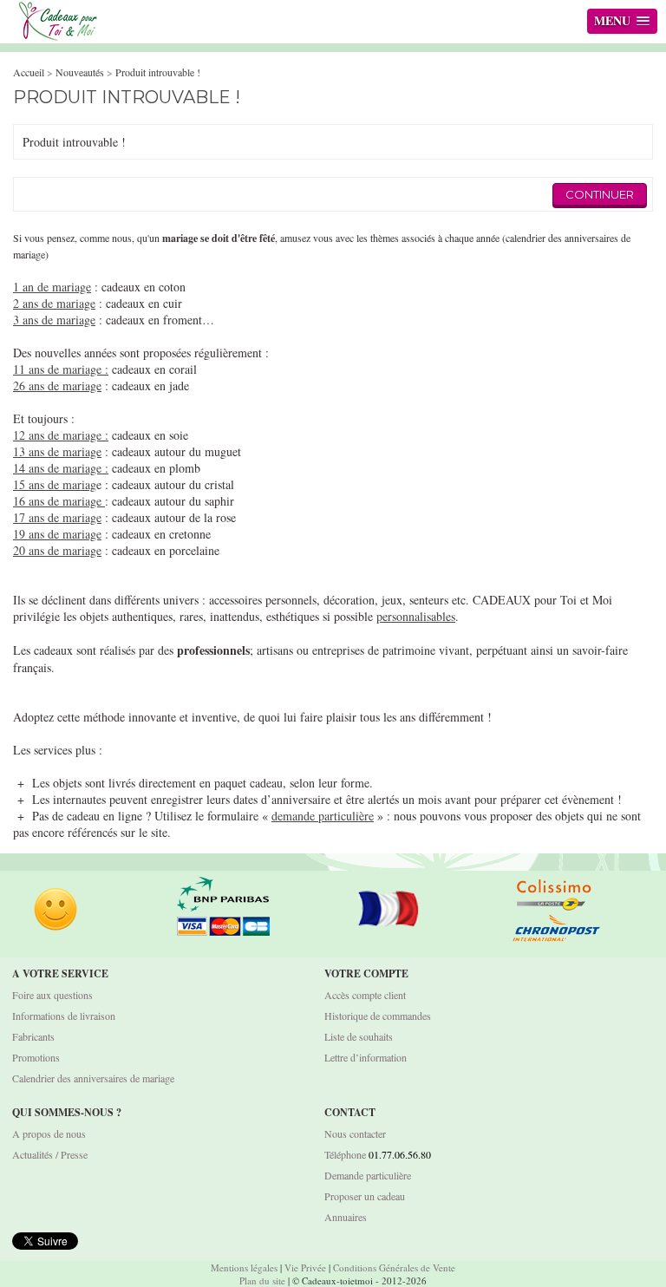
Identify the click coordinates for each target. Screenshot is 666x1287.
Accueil (28, 72)
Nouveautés (80, 72)
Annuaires (345, 1217)
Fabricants (33, 1036)
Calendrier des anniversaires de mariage (93, 1078)
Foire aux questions (52, 995)
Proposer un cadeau (364, 1196)
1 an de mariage (52, 286)
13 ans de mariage (57, 451)
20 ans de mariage (57, 550)
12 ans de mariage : (60, 435)
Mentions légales (244, 1267)
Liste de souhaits (358, 1036)
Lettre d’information (365, 1057)
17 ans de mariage (57, 517)
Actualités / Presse (50, 1154)
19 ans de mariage (57, 534)
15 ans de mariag (54, 484)
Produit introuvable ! (157, 72)
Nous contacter (355, 1133)
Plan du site (262, 1280)
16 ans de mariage (59, 501)
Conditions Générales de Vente (394, 1267)
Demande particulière (367, 1175)
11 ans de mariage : (60, 369)
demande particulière (322, 815)
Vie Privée (305, 1267)
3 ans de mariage (54, 319)
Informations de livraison (63, 1015)
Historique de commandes (377, 1015)
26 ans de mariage (57, 385)
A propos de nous (49, 1133)
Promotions (36, 1057)
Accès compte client (365, 995)
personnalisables (415, 616)
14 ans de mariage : (60, 468)
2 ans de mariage (54, 303)
